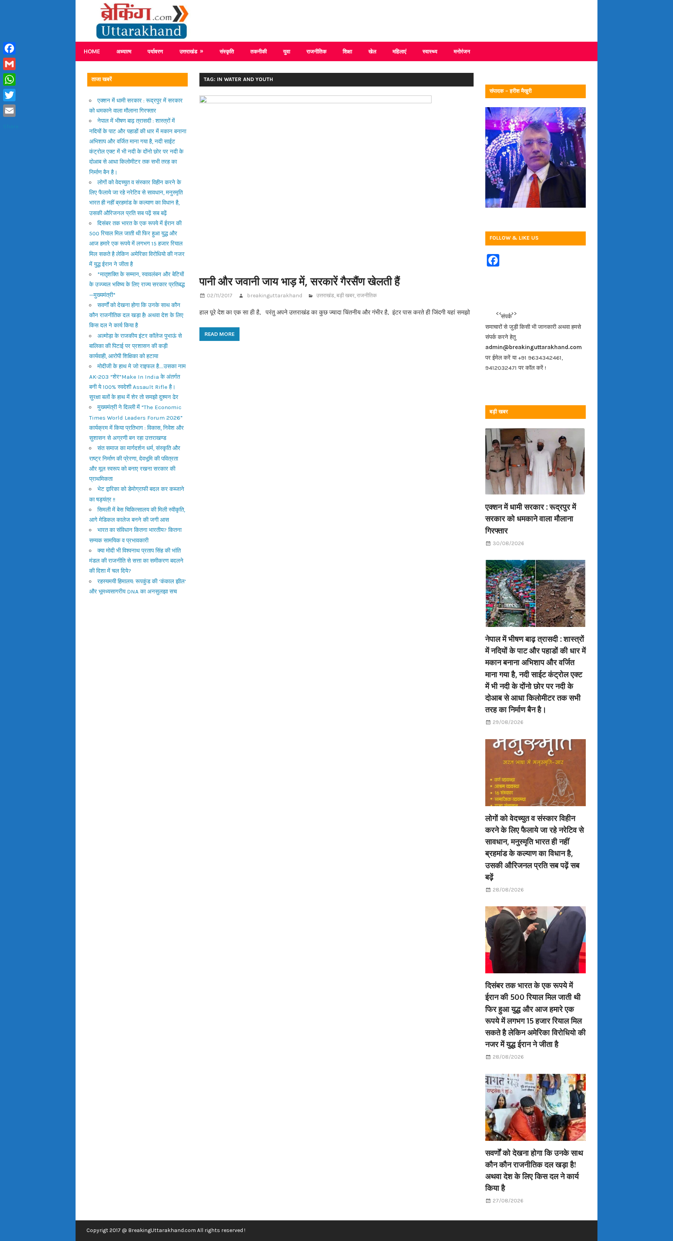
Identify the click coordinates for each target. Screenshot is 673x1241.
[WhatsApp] (11, 79)
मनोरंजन (462, 51)
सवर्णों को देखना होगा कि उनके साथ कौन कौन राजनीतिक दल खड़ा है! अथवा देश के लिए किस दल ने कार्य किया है (136, 315)
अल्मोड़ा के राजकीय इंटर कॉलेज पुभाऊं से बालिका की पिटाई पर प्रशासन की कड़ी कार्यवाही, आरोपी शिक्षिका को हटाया (135, 346)
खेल (372, 51)
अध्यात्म (123, 51)
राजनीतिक (316, 51)
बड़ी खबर (345, 295)
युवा (286, 51)
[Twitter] (11, 95)
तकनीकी (258, 51)
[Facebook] (11, 48)
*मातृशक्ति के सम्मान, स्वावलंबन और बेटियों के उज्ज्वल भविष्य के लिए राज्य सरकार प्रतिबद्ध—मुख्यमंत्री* (137, 284)
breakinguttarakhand (274, 295)
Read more (219, 334)
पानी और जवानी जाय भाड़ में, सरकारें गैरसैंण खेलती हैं (299, 281)
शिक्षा (347, 51)
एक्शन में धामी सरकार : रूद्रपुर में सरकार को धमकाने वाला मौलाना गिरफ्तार (530, 518)
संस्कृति (227, 51)
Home (92, 51)
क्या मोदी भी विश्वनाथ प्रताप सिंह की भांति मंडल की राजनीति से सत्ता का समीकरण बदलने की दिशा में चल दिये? (136, 561)
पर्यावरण (155, 51)
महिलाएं (399, 51)
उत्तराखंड (188, 51)
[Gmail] (11, 64)
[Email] (11, 110)
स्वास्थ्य (430, 51)
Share (11, 126)
